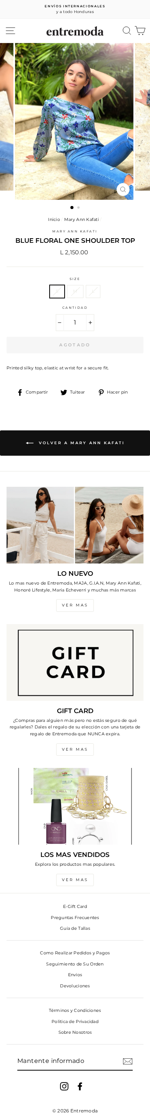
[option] (75, 9)
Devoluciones (75, 985)
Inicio (54, 219)
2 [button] (79, 208)
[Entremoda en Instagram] (64, 1086)
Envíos (75, 974)
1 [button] (72, 208)
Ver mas (75, 605)
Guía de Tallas (75, 928)
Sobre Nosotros (75, 1032)
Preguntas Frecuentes (75, 917)
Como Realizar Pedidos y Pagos (75, 953)
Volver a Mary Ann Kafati (81, 442)
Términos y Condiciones (75, 1010)
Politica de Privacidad (75, 1021)
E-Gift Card (75, 906)
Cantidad (75, 308)
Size (75, 279)
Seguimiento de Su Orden (74, 964)
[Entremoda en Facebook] (80, 1086)
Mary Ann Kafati (81, 219)
